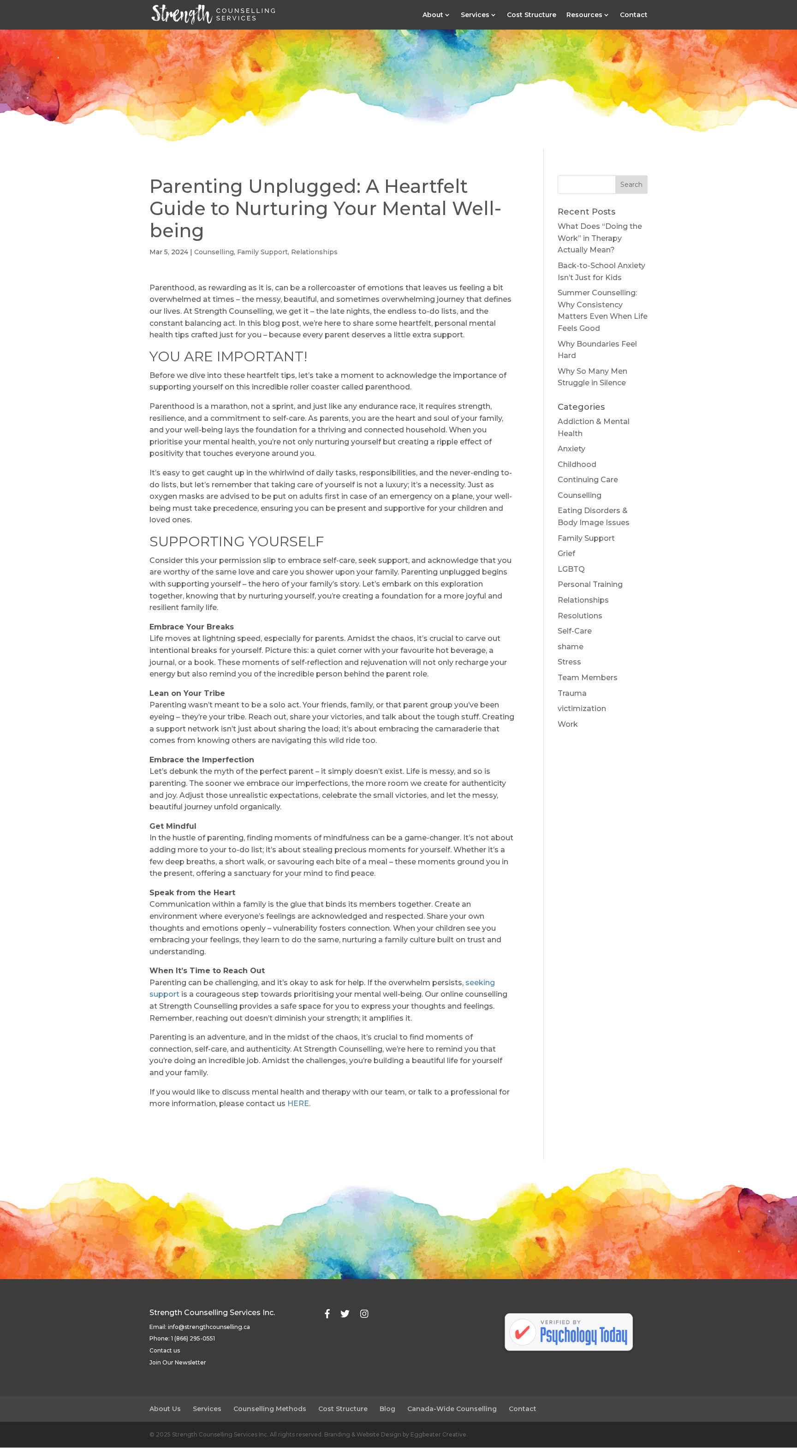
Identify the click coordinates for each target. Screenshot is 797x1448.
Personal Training (590, 584)
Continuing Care (588, 479)
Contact (634, 15)
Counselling (214, 252)
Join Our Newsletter (177, 1362)
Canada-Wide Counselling (452, 1409)
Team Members (588, 677)
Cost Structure (531, 15)
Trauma (572, 693)
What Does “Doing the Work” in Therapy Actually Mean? (600, 238)
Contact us (164, 1350)
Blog (387, 1409)
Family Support (262, 252)
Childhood (577, 464)
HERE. (298, 1103)
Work (568, 724)
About (432, 15)
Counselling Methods (269, 1409)
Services (475, 15)
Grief (566, 553)
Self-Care (575, 631)
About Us (165, 1409)
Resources (584, 15)
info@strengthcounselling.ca (209, 1326)
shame (570, 646)
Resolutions (580, 615)
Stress (569, 662)
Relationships (314, 252)
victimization (582, 708)
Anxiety (571, 448)
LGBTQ (571, 569)
